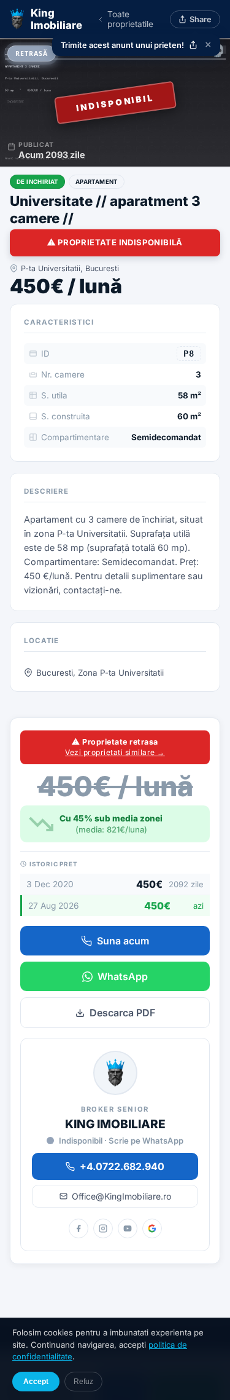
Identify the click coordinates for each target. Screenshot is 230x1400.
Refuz (83, 1381)
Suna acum (123, 941)
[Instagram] (103, 1228)
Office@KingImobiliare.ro (121, 1196)
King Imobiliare (56, 19)
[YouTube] (127, 1228)
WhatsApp (123, 976)
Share (201, 19)
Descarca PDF (122, 1012)
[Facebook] (78, 1228)
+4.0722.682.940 (122, 1166)
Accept (35, 1381)
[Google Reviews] (152, 1228)
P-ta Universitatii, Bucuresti (70, 268)
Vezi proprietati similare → (115, 752)
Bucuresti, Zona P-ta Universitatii (100, 673)
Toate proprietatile (130, 19)
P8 (188, 353)
